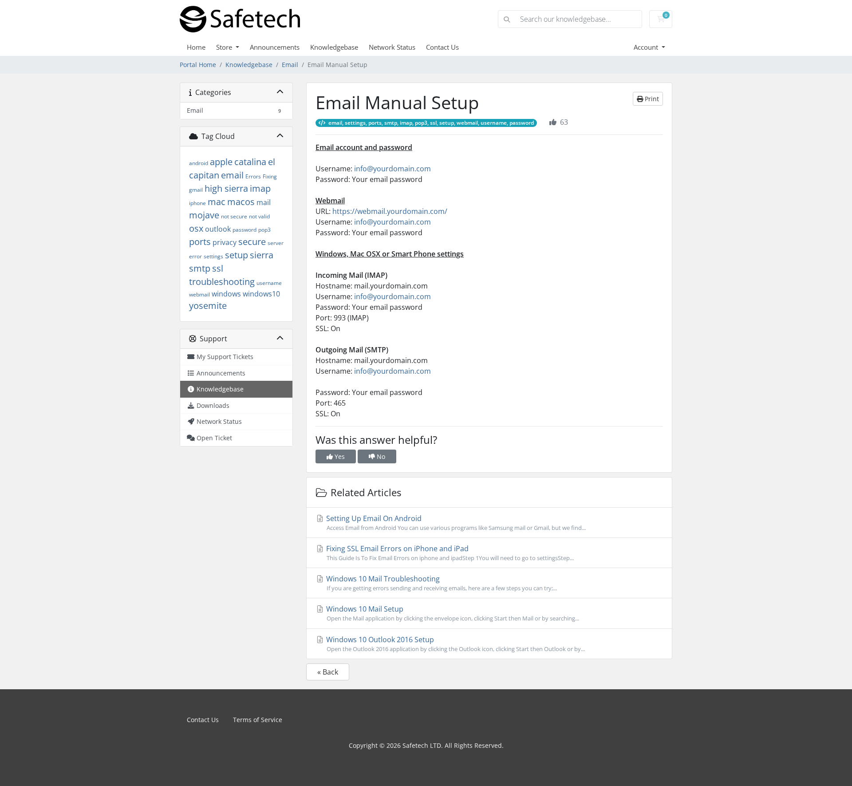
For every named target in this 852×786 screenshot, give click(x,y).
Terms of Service (257, 719)
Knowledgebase (334, 47)
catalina (250, 162)
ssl (217, 268)
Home (196, 47)
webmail (199, 294)
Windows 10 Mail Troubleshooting (440, 583)
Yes (339, 456)
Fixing (270, 176)
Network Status (392, 47)
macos (241, 202)
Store (225, 47)
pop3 (264, 229)
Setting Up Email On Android (455, 522)
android (198, 163)
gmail (196, 190)
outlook (218, 229)
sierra (261, 255)
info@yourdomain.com (392, 169)
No (380, 456)
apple (221, 162)
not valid (259, 216)
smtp (199, 268)
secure (252, 242)
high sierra (226, 188)
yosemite (208, 306)
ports (200, 242)
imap (260, 188)
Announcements (275, 47)
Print (651, 99)
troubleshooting (222, 282)
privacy (225, 242)
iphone (197, 203)
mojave (204, 215)
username (269, 283)
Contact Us (442, 47)
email (232, 175)
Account (647, 47)
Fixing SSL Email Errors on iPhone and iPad (449, 553)
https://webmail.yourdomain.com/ (389, 211)
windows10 (261, 294)
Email (290, 64)
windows (226, 294)
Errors (253, 176)
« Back (327, 672)
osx (196, 228)
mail (263, 202)
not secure (234, 216)
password (244, 229)
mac (216, 202)
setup (236, 255)
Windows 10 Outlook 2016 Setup (454, 644)
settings (213, 256)
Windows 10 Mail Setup (451, 613)
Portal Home (198, 64)
